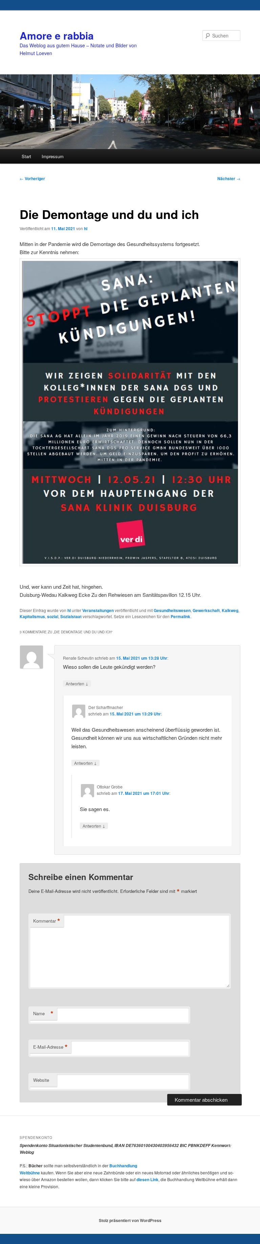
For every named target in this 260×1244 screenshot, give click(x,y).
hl (85, 228)
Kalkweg (230, 610)
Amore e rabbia (57, 35)
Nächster (228, 178)
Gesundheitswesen (172, 610)
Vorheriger (32, 178)
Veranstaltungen (98, 610)
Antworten (77, 683)
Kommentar (46, 921)
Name (43, 1013)
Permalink (180, 616)
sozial (52, 616)
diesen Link (147, 1179)
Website (41, 1080)
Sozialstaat (71, 616)
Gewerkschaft (206, 610)
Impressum (53, 156)
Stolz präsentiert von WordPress (130, 1220)
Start (26, 156)
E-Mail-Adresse (50, 1047)
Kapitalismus (32, 616)
